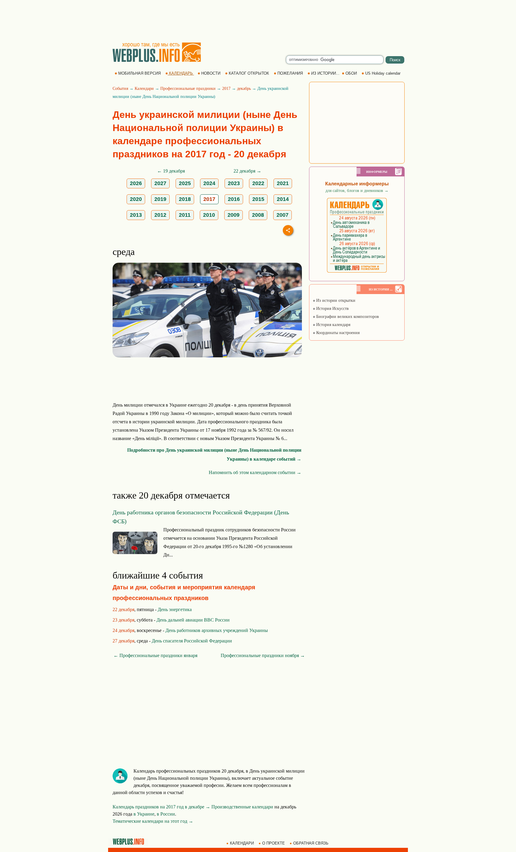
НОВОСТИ (211, 73)
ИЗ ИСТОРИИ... (325, 73)
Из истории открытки (335, 300)
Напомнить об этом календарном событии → (255, 472)
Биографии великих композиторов (347, 316)
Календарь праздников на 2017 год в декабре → (161, 806)
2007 (282, 215)
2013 (136, 215)
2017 (226, 88)
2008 (258, 215)
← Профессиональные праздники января (155, 655)
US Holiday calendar (383, 73)
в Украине (143, 813)
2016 (234, 199)
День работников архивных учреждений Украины (216, 630)
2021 (283, 183)
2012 (160, 215)
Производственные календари (242, 806)
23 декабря (123, 619)
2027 (160, 183)
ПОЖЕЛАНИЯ (290, 73)
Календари (144, 88)
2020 (136, 199)
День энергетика (175, 609)
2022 (258, 183)
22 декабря (123, 609)
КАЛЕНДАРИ (242, 843)
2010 (209, 215)
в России (166, 813)
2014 (283, 199)
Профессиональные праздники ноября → (263, 655)
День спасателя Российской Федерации (192, 640)
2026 (136, 183)
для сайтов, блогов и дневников (356, 190)
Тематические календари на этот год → (153, 821)
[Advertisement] (258, 21)
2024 (209, 183)
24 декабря (123, 630)
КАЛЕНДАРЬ (181, 73)
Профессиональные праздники (188, 88)
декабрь (244, 88)
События (120, 88)
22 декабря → (247, 170)
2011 (185, 215)
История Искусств (332, 308)
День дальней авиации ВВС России (193, 619)
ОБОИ (351, 73)
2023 (234, 183)
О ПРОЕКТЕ (273, 843)
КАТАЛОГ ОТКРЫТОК (249, 73)
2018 (185, 199)
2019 (160, 199)
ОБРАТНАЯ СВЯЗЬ (311, 843)
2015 (258, 199)
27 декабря (123, 640)
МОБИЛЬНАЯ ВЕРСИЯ (139, 73)
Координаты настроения (337, 332)
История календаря (332, 324)
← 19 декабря (171, 170)
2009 (233, 215)
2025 (185, 183)
